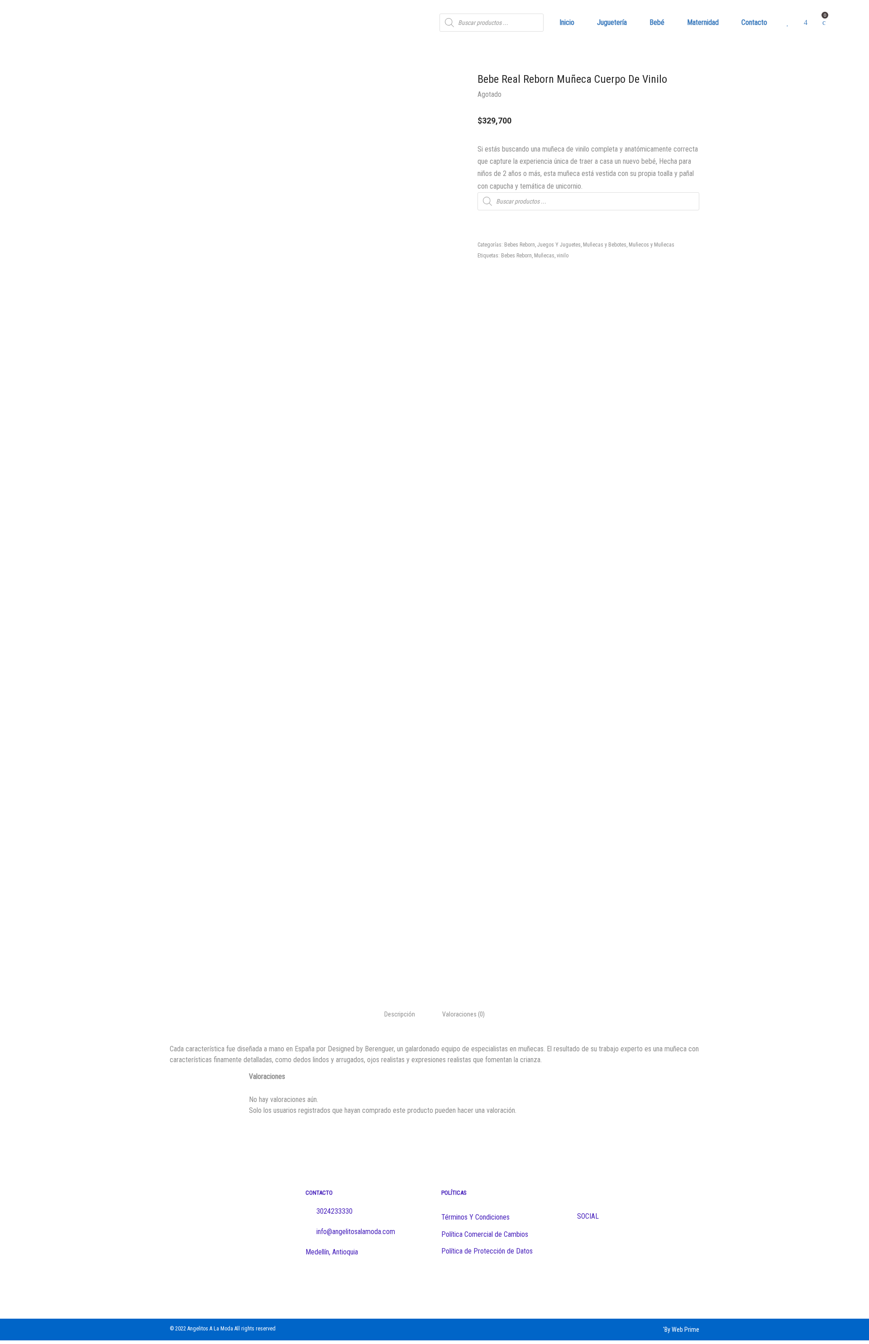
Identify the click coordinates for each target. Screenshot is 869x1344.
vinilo (562, 255)
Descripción (399, 1014)
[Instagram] (463, 1282)
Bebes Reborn (519, 245)
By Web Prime (681, 1329)
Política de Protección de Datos (487, 1251)
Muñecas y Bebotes (604, 245)
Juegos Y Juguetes (559, 245)
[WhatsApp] (481, 1282)
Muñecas (544, 255)
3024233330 (334, 1211)
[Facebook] (445, 1282)
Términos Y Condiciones (475, 1217)
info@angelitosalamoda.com (355, 1231)
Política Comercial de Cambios (484, 1234)
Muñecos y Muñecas (651, 245)
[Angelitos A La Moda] (104, 22)
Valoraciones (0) (463, 1014)
